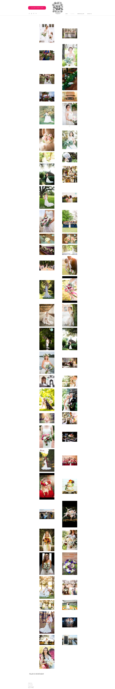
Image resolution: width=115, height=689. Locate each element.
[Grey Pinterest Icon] (33, 13)
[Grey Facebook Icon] (29, 13)
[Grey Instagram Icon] (31, 13)
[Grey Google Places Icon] (36, 13)
